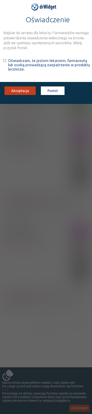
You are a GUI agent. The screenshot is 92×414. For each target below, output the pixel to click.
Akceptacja (20, 91)
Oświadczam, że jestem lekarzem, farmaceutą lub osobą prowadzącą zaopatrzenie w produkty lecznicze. (49, 64)
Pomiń (53, 91)
